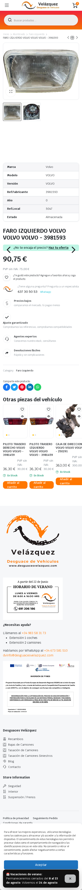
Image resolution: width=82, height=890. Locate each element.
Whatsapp (45, 292)
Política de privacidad (16, 818)
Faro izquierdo (37, 34)
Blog (11, 761)
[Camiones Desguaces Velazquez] (40, 5)
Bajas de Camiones (21, 744)
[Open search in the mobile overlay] (41, 20)
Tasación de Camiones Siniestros (30, 756)
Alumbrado (19, 34)
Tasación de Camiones (23, 750)
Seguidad (14, 786)
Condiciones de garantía (17, 823)
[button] (11, 92)
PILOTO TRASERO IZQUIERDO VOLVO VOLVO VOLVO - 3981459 (41, 449)
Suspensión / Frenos (21, 797)
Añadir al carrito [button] (13, 485)
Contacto (14, 767)
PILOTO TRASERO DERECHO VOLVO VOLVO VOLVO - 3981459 (14, 449)
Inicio (6, 34)
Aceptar (41, 865)
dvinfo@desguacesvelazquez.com (28, 655)
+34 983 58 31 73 (34, 633)
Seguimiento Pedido (45, 818)
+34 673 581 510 (56, 650)
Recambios (15, 739)
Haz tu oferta (58, 248)
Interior (13, 791)
